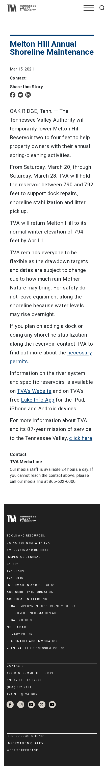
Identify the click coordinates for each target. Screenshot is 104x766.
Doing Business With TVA (28, 543)
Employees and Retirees (28, 550)
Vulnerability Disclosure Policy (36, 648)
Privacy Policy (20, 634)
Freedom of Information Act (32, 613)
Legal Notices (19, 620)
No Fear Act (17, 627)
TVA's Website (34, 391)
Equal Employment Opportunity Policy (41, 606)
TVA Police (16, 578)
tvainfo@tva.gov (22, 694)
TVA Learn (15, 571)
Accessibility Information (30, 592)
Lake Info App (37, 400)
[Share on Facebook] (12, 94)
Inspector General (24, 557)
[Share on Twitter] (20, 94)
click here (80, 438)
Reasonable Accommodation (32, 641)
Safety (12, 564)
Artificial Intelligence (28, 599)
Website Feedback (22, 750)
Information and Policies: (30, 585)
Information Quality (25, 743)
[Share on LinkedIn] (28, 94)
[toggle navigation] (89, 8)
